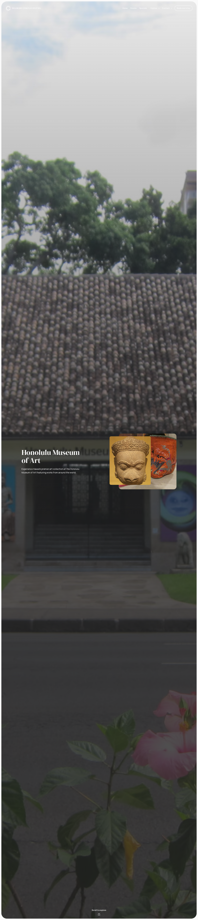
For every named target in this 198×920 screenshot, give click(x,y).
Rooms (133, 8)
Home (125, 8)
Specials (143, 8)
